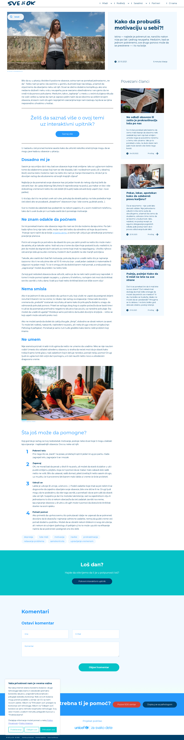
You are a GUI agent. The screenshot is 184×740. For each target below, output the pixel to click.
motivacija (59, 537)
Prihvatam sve (48, 730)
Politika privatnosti (28, 737)
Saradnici (138, 3)
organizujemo (60, 233)
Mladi (105, 3)
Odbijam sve (31, 730)
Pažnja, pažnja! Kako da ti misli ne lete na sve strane (142, 277)
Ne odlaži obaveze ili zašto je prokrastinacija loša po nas (141, 120)
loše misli (43, 537)
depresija (28, 537)
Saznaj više (67, 134)
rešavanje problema (34, 541)
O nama (173, 3)
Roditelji (121, 3)
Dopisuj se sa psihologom (159, 704)
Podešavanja (16, 730)
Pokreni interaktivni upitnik (92, 581)
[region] (32, 707)
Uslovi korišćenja (52, 737)
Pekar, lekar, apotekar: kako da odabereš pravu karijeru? (141, 196)
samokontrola (57, 541)
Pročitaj (151, 153)
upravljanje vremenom (81, 541)
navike (74, 537)
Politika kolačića (40, 737)
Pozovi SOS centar (126, 704)
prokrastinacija (90, 537)
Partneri (156, 3)
